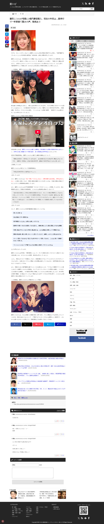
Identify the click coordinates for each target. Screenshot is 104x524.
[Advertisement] (23, 340)
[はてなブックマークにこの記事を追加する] (7, 34)
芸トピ (13, 4)
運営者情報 (56, 507)
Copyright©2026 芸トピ (52, 522)
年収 (19, 397)
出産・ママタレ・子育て (75, 312)
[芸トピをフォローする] (83, 3)
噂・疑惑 (22, 13)
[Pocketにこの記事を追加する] (7, 37)
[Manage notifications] (2, 521)
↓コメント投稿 (61, 410)
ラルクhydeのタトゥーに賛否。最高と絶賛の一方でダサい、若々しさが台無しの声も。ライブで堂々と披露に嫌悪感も (81, 260)
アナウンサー (73, 308)
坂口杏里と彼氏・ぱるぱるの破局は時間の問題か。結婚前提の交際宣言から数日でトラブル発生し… (81, 243)
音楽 (71, 292)
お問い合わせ (56, 509)
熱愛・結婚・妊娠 (74, 285)
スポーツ (72, 295)
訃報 (71, 322)
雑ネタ (71, 315)
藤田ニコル (25, 397)
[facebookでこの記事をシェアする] (7, 25)
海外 (71, 325)
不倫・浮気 (72, 302)
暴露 (71, 318)
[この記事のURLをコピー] (7, 41)
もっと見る (91, 235)
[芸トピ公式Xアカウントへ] (79, 518)
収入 (15, 397)
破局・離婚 (72, 305)
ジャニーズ (72, 288)
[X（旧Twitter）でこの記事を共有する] (7, 30)
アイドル (72, 298)
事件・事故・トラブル (75, 275)
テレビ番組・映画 (74, 282)
